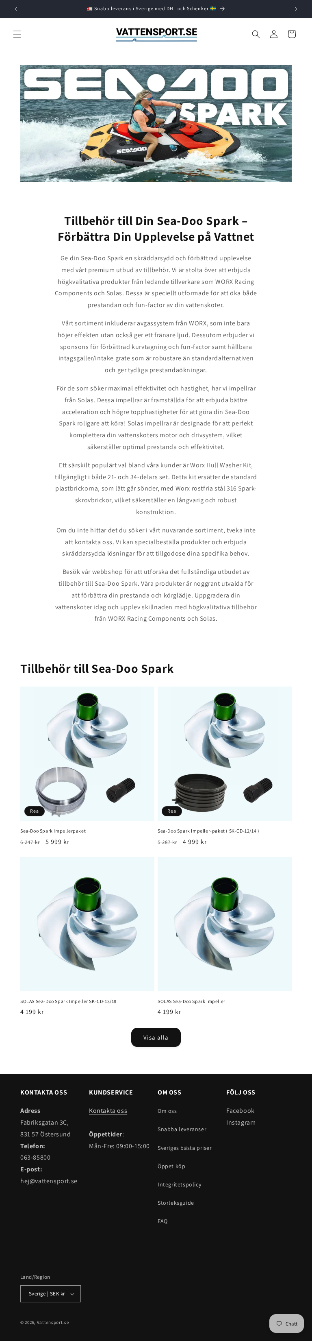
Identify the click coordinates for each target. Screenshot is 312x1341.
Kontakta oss (108, 1110)
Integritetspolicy (179, 1184)
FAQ (163, 1221)
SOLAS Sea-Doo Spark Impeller (191, 1001)
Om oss (167, 1110)
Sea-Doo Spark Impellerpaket (53, 831)
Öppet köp (171, 1166)
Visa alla (156, 1037)
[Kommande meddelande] (296, 9)
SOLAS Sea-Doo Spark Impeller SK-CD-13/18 (68, 1001)
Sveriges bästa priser (185, 1147)
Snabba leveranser (182, 1129)
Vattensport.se (53, 1322)
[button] (17, 34)
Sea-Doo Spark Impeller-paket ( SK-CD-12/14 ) (208, 831)
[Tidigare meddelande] (16, 9)
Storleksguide (176, 1202)
